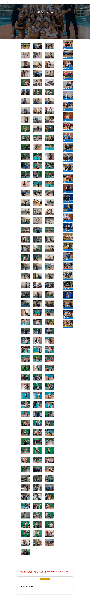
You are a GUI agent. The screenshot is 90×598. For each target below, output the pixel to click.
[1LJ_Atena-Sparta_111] (49, 380)
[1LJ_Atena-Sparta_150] (49, 499)
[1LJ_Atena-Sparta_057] (49, 214)
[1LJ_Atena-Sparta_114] (49, 389)
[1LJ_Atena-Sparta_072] (49, 260)
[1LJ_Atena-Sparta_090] (49, 315)
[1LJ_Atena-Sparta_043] (25, 177)
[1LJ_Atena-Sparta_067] (25, 251)
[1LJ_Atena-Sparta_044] (37, 177)
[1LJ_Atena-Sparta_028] (25, 131)
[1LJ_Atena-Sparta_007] (25, 67)
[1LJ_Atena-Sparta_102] (49, 352)
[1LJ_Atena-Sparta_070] (25, 260)
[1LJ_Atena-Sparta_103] (25, 361)
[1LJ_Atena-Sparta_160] (25, 536)
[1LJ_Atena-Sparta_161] (37, 536)
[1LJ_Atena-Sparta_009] (49, 67)
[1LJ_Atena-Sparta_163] (25, 545)
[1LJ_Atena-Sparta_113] (37, 389)
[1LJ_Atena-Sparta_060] (49, 223)
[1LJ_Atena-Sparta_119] (37, 407)
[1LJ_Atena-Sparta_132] (49, 444)
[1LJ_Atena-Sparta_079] (25, 288)
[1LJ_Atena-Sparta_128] (37, 435)
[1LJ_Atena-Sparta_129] (49, 435)
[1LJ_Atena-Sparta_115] (25, 398)
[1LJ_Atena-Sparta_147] (49, 490)
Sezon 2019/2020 (53, 14)
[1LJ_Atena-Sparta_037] (25, 159)
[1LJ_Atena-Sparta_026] (37, 122)
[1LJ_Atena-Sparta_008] (37, 67)
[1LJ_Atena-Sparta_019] (25, 104)
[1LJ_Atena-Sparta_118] (25, 407)
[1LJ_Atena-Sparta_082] (25, 297)
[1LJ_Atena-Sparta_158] (37, 527)
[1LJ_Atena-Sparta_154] (25, 518)
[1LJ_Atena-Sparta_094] (25, 334)
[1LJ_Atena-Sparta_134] (37, 453)
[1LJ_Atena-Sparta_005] (37, 58)
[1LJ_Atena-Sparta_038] (37, 159)
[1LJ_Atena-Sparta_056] (37, 214)
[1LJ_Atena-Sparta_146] (37, 490)
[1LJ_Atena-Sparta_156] (49, 518)
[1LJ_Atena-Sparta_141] (49, 472)
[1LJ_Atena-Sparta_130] (25, 444)
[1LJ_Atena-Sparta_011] (37, 76)
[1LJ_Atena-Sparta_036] (49, 150)
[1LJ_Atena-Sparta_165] (49, 545)
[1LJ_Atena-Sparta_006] (49, 58)
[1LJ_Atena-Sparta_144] (49, 481)
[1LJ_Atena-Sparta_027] (49, 122)
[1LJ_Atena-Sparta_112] (25, 389)
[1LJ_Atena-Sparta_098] (37, 343)
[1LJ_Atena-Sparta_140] (37, 472)
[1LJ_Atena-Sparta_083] (37, 297)
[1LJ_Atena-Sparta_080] (37, 288)
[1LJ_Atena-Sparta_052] (25, 205)
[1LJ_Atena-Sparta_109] (25, 380)
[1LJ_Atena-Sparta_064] (25, 242)
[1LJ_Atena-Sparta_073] (25, 269)
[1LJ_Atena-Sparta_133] (25, 453)
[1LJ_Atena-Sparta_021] (49, 104)
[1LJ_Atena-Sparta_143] (37, 481)
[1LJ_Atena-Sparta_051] (49, 196)
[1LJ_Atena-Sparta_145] (25, 490)
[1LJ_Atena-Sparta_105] (49, 361)
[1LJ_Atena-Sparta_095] (37, 334)
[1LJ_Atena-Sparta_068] (37, 251)
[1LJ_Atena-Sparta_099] (49, 343)
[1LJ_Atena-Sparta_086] (37, 306)
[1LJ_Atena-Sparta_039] (49, 159)
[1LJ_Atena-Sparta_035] (37, 150)
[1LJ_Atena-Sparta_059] (37, 223)
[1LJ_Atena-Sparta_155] (37, 518)
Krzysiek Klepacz (43, 14)
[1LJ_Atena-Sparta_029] (37, 131)
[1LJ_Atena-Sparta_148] (25, 499)
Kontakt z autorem (45, 579)
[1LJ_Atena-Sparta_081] (49, 288)
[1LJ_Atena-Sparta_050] (37, 196)
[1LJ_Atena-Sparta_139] (25, 472)
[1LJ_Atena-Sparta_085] (25, 306)
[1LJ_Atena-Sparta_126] (49, 426)
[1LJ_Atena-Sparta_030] (49, 131)
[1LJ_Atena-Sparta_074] (37, 269)
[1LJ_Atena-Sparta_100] (25, 352)
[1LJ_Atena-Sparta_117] (49, 398)
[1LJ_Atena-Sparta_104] (37, 361)
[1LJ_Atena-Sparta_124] (25, 426)
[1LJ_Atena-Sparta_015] (49, 85)
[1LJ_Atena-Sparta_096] (49, 334)
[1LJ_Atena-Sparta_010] (25, 76)
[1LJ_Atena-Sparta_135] (49, 453)
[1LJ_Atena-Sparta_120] (49, 407)
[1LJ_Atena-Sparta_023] (37, 113)
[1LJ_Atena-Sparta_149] (37, 499)
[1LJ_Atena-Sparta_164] (37, 545)
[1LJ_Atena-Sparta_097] (25, 343)
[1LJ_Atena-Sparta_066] (49, 242)
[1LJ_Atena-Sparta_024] (49, 113)
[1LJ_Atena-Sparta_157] (25, 527)
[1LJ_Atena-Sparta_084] (49, 297)
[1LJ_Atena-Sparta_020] (37, 104)
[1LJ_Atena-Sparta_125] (37, 426)
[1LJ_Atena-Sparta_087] (49, 306)
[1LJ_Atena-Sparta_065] (37, 242)
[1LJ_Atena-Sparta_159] (49, 527)
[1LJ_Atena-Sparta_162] (49, 536)
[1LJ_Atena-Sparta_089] (37, 315)
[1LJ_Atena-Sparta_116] (37, 398)
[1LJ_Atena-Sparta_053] (37, 205)
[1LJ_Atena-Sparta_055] (25, 214)
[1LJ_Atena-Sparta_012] (49, 76)
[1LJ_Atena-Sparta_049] (25, 196)
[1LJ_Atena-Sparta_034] (25, 150)
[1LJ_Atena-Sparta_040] (25, 168)
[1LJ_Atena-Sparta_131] (37, 444)
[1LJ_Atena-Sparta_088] (25, 315)
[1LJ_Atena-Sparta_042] (49, 168)
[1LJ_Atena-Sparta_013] (25, 85)
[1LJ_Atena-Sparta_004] (25, 58)
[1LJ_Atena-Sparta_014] (37, 85)
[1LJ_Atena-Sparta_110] (37, 380)
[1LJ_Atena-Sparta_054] (49, 205)
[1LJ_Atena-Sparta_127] (25, 435)
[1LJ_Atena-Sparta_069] (49, 251)
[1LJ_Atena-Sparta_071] (37, 260)
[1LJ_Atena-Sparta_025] (25, 122)
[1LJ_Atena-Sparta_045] (49, 177)
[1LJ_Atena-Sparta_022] (25, 113)
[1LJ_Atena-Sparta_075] (49, 269)
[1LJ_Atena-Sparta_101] (37, 352)
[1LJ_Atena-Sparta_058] (25, 223)
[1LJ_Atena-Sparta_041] (37, 168)
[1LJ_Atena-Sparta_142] (25, 481)
